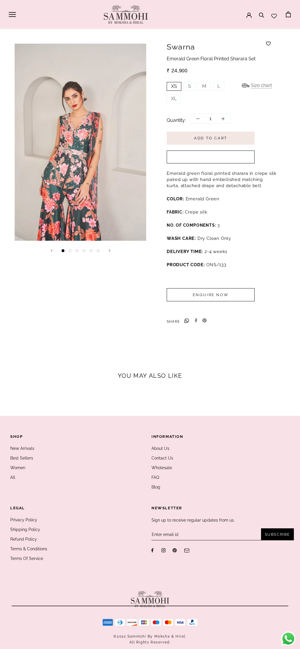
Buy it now (210, 157)
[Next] (109, 250)
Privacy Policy (23, 520)
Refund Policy (23, 539)
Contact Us (162, 458)
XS (174, 86)
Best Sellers (21, 458)
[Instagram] (163, 550)
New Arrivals (22, 448)
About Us (160, 448)
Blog (155, 487)
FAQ (155, 477)
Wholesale (161, 467)
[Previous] (51, 250)
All (12, 477)
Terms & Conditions (28, 548)
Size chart (261, 85)
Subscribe (277, 534)
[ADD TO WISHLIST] (268, 43)
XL (174, 98)
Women (17, 467)
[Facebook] (196, 320)
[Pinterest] (204, 320)
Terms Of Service (26, 558)
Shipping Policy (25, 529)
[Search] (261, 12)
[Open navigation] (12, 14)
